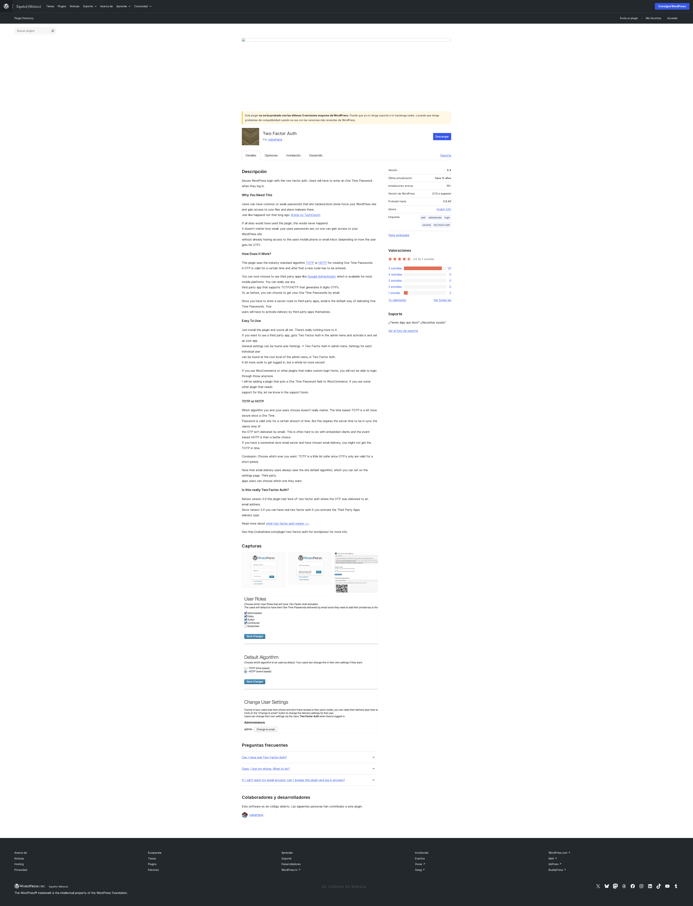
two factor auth (442, 225)
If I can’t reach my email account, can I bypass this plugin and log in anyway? (293, 780)
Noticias (19, 858)
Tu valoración (397, 300)
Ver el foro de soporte (403, 331)
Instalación (293, 155)
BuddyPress (557, 869)
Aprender (287, 852)
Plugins (152, 864)
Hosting (19, 864)
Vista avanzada (398, 235)
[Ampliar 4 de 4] (373, 600)
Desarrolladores (291, 864)
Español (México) (58, 886)
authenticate (435, 217)
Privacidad (20, 869)
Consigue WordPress (672, 6)
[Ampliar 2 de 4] (326, 557)
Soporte (445, 155)
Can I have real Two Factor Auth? (264, 757)
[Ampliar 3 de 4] (373, 557)
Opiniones (271, 155)
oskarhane (275, 139)
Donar (420, 864)
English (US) (444, 209)
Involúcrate (421, 852)
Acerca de (20, 852)
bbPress (555, 864)
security (426, 225)
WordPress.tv (291, 869)
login (447, 217)
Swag (420, 869)
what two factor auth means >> (287, 523)
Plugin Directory (24, 18)
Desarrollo (315, 155)
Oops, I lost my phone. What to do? (266, 768)
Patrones (153, 869)
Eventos (420, 858)
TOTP (310, 263)
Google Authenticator (322, 276)
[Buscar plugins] (52, 30)
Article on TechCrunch (305, 215)
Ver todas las (442, 300)
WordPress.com (559, 852)
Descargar (442, 136)
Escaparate (155, 852)
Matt (553, 858)
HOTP (323, 263)
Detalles (251, 155)
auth (423, 217)
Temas (152, 858)
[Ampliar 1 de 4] (280, 557)
